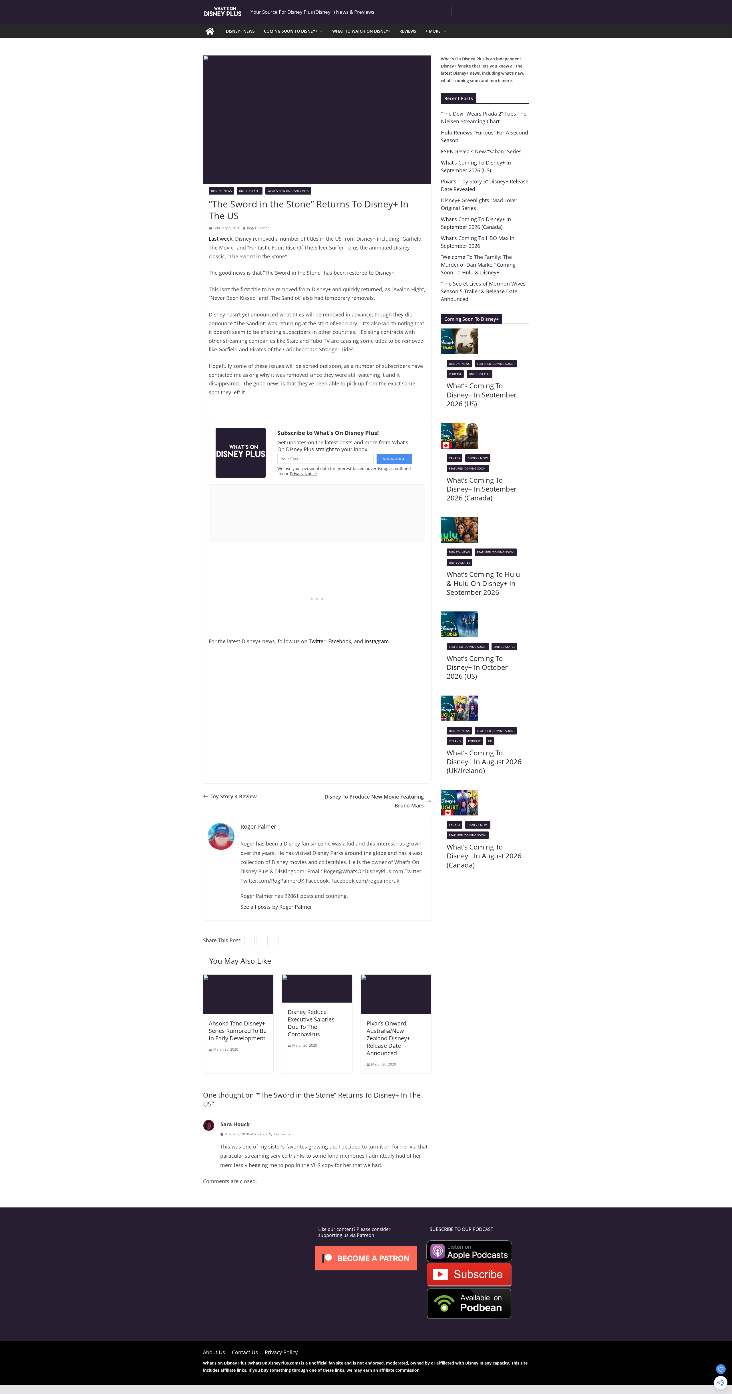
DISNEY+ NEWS (240, 31)
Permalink (282, 1134)
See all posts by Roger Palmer (276, 906)
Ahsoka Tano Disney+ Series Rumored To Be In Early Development (237, 1030)
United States (249, 191)
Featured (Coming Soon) (495, 364)
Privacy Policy (281, 1352)
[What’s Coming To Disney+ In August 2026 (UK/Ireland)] (459, 699)
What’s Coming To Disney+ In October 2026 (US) (477, 667)
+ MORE (433, 31)
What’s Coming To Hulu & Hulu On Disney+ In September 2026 (483, 583)
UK (490, 741)
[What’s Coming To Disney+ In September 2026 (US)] (459, 332)
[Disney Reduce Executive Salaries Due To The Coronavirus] (317, 978)
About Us (214, 1352)
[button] (320, 31)
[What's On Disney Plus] (209, 31)
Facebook (339, 641)
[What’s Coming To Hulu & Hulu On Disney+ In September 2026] (459, 521)
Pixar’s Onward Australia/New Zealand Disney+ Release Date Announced (388, 1038)
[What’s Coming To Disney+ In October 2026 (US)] (459, 615)
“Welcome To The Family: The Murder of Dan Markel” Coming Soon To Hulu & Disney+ (478, 265)
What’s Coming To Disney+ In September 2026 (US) (482, 394)
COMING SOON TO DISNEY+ (290, 31)
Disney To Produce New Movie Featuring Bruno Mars (374, 801)
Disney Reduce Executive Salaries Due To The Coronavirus (311, 1023)
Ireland (455, 741)
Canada (454, 458)
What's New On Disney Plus (288, 191)
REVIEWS (407, 31)
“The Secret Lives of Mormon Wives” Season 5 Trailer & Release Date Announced (484, 291)
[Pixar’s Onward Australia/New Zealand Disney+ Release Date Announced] (396, 978)
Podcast (455, 374)
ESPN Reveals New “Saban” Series (481, 151)
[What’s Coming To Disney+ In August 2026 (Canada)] (459, 794)
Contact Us (245, 1352)
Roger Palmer (258, 227)
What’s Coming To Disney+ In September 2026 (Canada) (482, 488)
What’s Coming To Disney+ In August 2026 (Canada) (484, 855)
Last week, (221, 238)
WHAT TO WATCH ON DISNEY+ (361, 31)
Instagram (377, 641)
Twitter (317, 641)
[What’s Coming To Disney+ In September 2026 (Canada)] (459, 427)
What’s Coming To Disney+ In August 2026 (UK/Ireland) (484, 761)
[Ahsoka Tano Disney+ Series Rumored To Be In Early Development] (238, 978)
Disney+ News (221, 191)
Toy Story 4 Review (233, 796)
